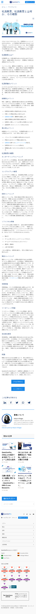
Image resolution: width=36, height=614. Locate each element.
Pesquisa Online (7, 555)
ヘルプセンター (7, 517)
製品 (3, 527)
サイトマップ (31, 606)
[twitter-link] (27, 514)
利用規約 (12, 607)
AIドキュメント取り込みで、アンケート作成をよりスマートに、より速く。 (24, 480)
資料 (3, 530)
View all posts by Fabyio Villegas (12, 428)
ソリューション (6, 541)
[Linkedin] (4, 402)
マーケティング (13, 278)
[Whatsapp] (22, 402)
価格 (3, 534)
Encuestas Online (24, 553)
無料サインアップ (30, 2)
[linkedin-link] (30, 514)
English (3, 553)
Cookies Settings (19, 607)
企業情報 (4, 544)
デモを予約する (18, 382)
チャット (14, 517)
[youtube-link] (33, 514)
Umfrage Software (24, 555)
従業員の (7, 142)
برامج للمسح (6, 558)
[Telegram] (28, 402)
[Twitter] (16, 402)
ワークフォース (12, 7)
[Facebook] (10, 402)
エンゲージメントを (20, 142)
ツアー (4, 523)
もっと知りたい (18, 389)
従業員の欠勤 (8, 116)
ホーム (3, 7)
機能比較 (4, 537)
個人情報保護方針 (5, 607)
